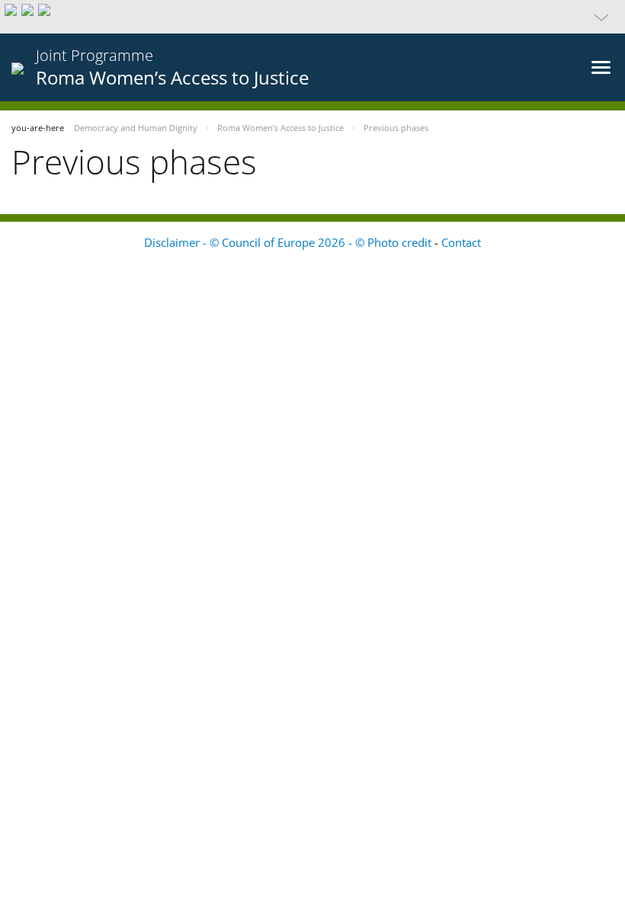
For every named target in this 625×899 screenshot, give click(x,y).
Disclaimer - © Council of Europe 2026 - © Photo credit (289, 242)
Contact (461, 242)
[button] (312, 17)
